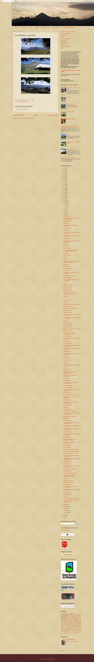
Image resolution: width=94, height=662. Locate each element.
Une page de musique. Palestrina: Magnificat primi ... (70, 402)
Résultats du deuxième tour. (69, 275)
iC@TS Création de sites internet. (68, 31)
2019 (63, 190)
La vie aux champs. (67, 463)
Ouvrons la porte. (70, 104)
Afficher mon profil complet (72, 641)
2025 (63, 515)
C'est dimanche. (66, 270)
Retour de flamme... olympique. (70, 416)
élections (70, 629)
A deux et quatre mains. (68, 326)
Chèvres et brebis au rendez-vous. (70, 308)
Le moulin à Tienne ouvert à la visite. (71, 304)
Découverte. (65, 478)
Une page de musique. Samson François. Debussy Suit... (70, 440)
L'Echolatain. (25, 7)
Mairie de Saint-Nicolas (66, 38)
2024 (63, 200)
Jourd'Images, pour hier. (68, 291)
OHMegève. (63, 44)
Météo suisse (45, 27)
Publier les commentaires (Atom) (26, 118)
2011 (63, 174)
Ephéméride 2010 (68, 617)
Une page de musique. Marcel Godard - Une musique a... (71, 414)
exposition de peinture (69, 622)
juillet (65, 214)
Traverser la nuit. (66, 360)
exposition (77, 623)
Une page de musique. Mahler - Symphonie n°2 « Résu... (70, 333)
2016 (63, 184)
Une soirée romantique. (68, 387)
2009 (63, 170)
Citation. (65, 257)
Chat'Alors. (65, 362)
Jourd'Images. (66, 223)
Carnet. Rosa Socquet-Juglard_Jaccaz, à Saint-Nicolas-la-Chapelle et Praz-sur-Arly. (70, 127)
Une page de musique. (68, 284)
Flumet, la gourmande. (68, 385)
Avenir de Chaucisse (76, 625)
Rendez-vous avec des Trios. (69, 469)
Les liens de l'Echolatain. (66, 33)
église (75, 629)
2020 (63, 192)
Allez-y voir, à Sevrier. (68, 324)
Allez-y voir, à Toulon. (67, 330)
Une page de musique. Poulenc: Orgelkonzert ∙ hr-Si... (70, 372)
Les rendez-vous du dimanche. (69, 411)
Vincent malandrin (65, 625)
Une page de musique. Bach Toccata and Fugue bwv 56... (71, 219)
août (65, 504)
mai (64, 210)
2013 (63, 178)
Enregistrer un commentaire (22, 109)
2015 (63, 182)
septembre (66, 506)
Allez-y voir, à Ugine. (67, 312)
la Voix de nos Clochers (68, 626)
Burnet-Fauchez (71, 639)
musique (70, 619)
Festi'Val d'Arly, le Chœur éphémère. (71, 449)
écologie (69, 631)
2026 (63, 517)
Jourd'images (21, 101)
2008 (63, 168)
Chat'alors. (65, 320)
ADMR (70, 623)
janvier (65, 202)
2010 (63, 172)
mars (65, 206)
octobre (65, 508)
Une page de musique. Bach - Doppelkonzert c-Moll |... (69, 476)
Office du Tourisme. (65, 42)
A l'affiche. (69, 97)
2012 (63, 176)
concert (72, 618)
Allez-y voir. (65, 244)
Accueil (17, 27)
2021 (63, 194)
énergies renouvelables (73, 633)
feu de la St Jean (71, 630)
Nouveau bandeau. (67, 447)
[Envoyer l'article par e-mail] (33, 100)
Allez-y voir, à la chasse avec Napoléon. (71, 328)
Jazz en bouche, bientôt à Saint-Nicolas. (72, 394)
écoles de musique (64, 633)
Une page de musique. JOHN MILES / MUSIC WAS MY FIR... (71, 262)
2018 (63, 188)
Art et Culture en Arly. (65, 530)
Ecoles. (62, 37)
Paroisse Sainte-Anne (65, 46)
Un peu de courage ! (67, 287)
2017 (63, 186)
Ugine (26, 101)
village (73, 631)
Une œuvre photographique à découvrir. (71, 498)
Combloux (79, 622)
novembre (66, 510)
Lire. (64, 283)
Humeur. (65, 302)
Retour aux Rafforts (67, 343)
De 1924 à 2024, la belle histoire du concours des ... (70, 487)
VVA (24, 27)
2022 (63, 196)
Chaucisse (64, 614)
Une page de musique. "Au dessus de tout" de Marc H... (71, 466)
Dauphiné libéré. (64, 35)
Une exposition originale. (68, 480)
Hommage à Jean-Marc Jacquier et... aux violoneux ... (71, 456)
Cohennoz (65, 623)
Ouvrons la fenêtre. (71, 111)
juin (64, 212)
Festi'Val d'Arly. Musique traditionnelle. (71, 451)
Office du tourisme (68, 27)
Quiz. (68, 134)
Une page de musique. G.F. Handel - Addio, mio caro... (71, 501)
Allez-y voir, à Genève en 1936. (67, 157)
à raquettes (78, 631)
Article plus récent (18, 115)
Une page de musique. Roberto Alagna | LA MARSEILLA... (71, 346)
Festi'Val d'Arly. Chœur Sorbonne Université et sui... (70, 383)
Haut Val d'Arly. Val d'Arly (74, 615)
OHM (37, 27)
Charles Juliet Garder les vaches (70, 473)
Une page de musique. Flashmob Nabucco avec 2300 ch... (70, 294)
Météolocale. (63, 40)
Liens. (30, 27)
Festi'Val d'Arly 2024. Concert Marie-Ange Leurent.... (71, 429)
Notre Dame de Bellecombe (73, 621)
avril (65, 208)
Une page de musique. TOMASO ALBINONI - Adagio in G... (70, 251)
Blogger (52, 659)
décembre (66, 512)
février (65, 204)
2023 (63, 198)
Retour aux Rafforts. (67, 268)
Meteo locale (56, 27)
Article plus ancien (52, 115)
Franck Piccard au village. (68, 482)
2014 (63, 180)
